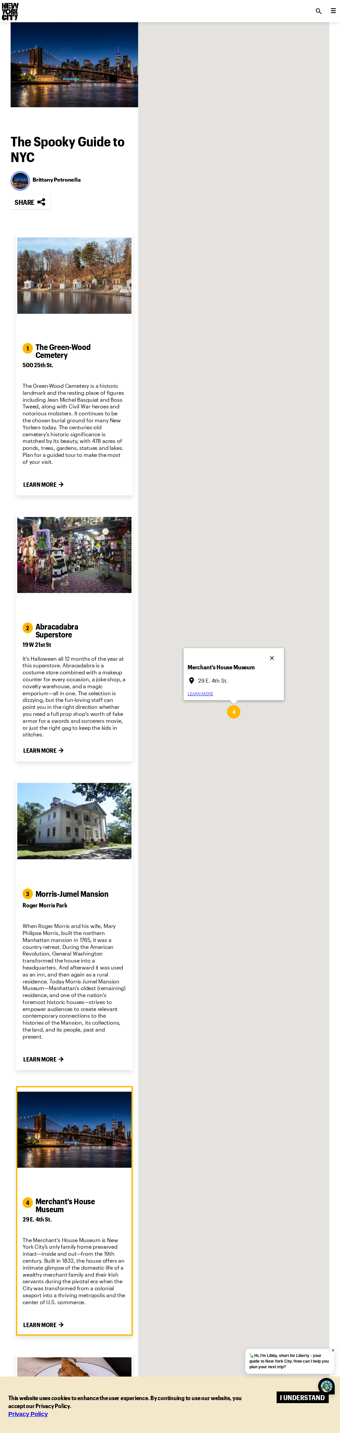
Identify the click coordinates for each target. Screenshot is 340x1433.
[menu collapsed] (333, 11)
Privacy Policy (28, 1414)
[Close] (273, 656)
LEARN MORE (200, 693)
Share (25, 202)
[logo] (9, 9)
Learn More (39, 484)
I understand (302, 1397)
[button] (234, 712)
